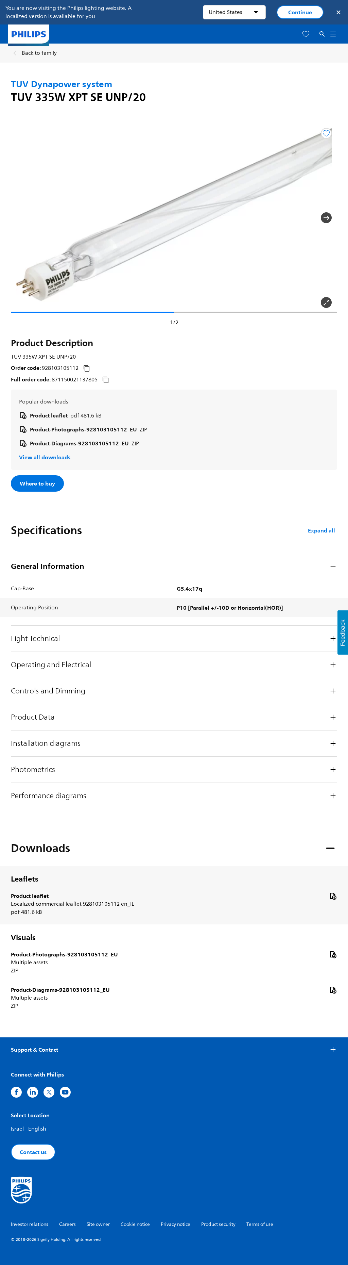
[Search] (322, 34)
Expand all (321, 530)
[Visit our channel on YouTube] (65, 1092)
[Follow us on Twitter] (49, 1092)
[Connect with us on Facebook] (16, 1092)
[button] (21, 217)
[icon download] (333, 895)
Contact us (33, 1152)
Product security (218, 1224)
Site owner (98, 1224)
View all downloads (44, 457)
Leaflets (24, 879)
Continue (300, 12)
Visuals (23, 937)
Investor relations (29, 1224)
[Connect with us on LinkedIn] (32, 1092)
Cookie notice (135, 1224)
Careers (67, 1224)
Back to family (39, 53)
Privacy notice (175, 1224)
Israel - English (28, 1128)
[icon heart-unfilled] (306, 34)
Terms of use (259, 1224)
